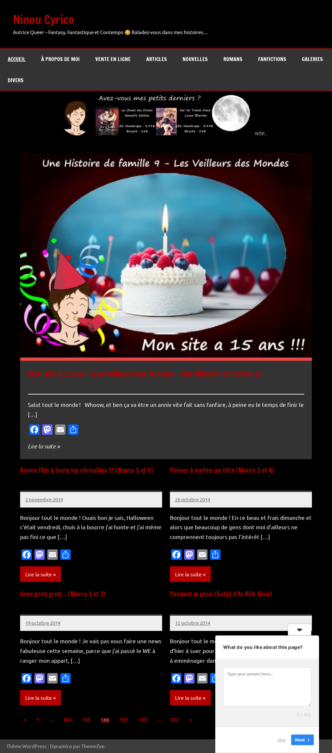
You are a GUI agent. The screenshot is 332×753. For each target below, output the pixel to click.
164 (67, 719)
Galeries (312, 59)
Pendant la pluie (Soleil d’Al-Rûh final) (221, 594)
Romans (233, 59)
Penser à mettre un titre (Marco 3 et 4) (222, 470)
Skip (282, 739)
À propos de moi (60, 59)
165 (86, 719)
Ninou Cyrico (43, 19)
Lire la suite (42, 446)
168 (142, 719)
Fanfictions (272, 59)
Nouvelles (195, 59)
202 (174, 719)
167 (123, 719)
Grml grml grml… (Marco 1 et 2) (63, 594)
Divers (16, 80)
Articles (156, 59)
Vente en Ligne (113, 59)
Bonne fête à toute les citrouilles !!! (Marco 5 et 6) (86, 470)
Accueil (17, 59)
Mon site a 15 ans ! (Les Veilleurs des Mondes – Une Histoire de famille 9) (145, 373)
